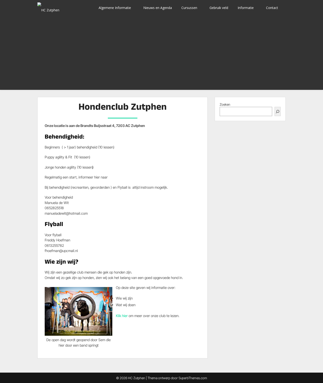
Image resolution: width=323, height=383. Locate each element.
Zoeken (225, 104)
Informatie (246, 7)
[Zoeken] (278, 111)
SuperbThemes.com (193, 378)
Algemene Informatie (115, 7)
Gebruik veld (219, 7)
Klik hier (122, 315)
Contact (272, 7)
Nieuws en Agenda (157, 7)
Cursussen (189, 7)
